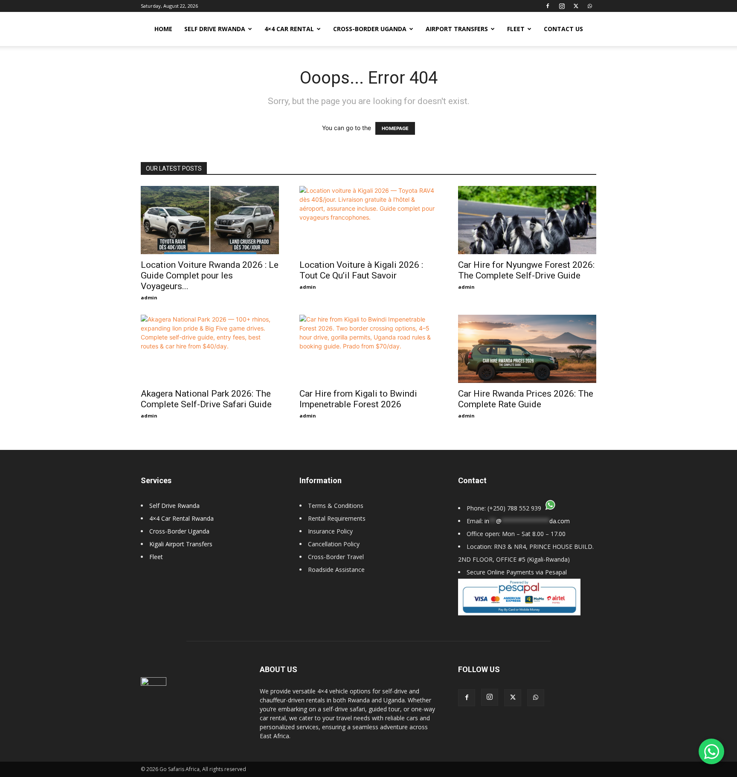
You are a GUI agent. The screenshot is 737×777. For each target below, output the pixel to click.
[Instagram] (561, 6)
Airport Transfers (457, 29)
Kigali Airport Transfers (180, 544)
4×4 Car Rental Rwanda (181, 518)
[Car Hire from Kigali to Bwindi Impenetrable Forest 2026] (368, 349)
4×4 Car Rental (289, 29)
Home (163, 29)
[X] (575, 6)
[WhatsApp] (589, 6)
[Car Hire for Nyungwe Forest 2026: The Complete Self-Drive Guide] (527, 220)
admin (149, 297)
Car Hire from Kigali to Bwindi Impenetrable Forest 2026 (358, 398)
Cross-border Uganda (369, 29)
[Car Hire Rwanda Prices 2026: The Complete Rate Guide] (527, 349)
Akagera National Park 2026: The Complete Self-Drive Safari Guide (206, 398)
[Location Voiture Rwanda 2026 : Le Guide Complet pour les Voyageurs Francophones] (210, 220)
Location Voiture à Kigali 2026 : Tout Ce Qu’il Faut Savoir (361, 270)
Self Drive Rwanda (174, 506)
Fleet (516, 29)
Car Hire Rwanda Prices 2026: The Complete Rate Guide (525, 398)
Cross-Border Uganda (179, 531)
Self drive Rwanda (214, 29)
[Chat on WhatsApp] (711, 751)
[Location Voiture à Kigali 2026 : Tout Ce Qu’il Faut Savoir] (368, 220)
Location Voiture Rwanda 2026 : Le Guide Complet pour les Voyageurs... (210, 275)
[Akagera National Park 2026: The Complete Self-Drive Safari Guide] (210, 349)
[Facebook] (547, 6)
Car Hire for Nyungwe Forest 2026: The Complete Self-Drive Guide (526, 270)
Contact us (563, 29)
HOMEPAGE (395, 128)
